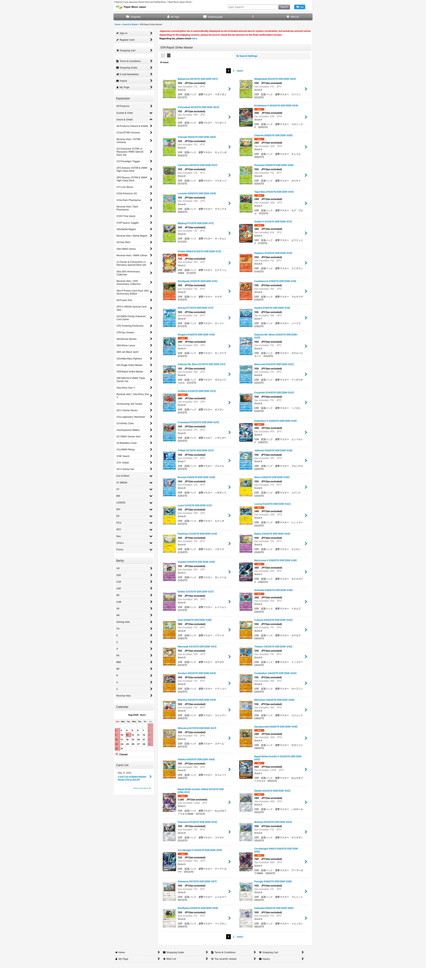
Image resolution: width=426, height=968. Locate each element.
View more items (140, 788)
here (194, 38)
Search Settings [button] (248, 55)
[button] (253, 16)
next (240, 70)
